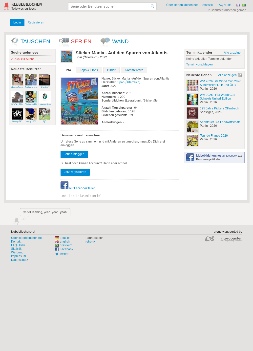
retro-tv (90, 241)
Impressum (18, 256)
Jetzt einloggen (74, 154)
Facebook (66, 249)
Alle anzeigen (233, 52)
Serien (81, 41)
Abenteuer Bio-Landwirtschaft (220, 122)
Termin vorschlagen (199, 64)
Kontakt (16, 241)
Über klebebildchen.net (182, 5)
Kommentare (134, 70)
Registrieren (36, 22)
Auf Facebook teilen (82, 188)
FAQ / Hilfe (224, 5)
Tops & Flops (89, 70)
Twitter (64, 254)
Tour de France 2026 (214, 135)
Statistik (207, 5)
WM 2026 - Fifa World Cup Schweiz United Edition (217, 96)
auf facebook (217, 155)
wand (120, 41)
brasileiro (66, 245)
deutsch (65, 238)
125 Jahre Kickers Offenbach (219, 108)
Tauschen (35, 41)
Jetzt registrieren (75, 172)
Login (17, 22)
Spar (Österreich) (128, 82)
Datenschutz (19, 260)
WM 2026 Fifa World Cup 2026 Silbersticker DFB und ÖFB (220, 83)
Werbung (17, 252)
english (65, 241)
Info (68, 70)
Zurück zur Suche (23, 59)
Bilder (111, 70)
